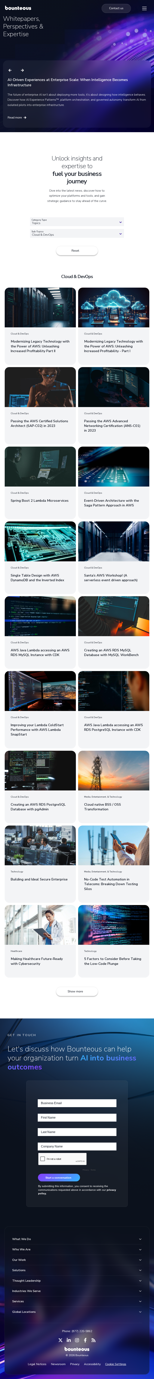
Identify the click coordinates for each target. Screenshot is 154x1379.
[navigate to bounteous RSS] (93, 1340)
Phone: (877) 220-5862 (77, 1331)
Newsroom (58, 1364)
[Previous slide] (10, 70)
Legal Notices (37, 1364)
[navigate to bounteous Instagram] (77, 1340)
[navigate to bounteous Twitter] (60, 1340)
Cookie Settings (115, 1364)
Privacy (74, 1364)
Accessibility (92, 1364)
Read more (15, 117)
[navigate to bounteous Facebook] (85, 1340)
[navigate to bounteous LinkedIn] (68, 1340)
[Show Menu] (144, 8)
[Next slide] (22, 70)
